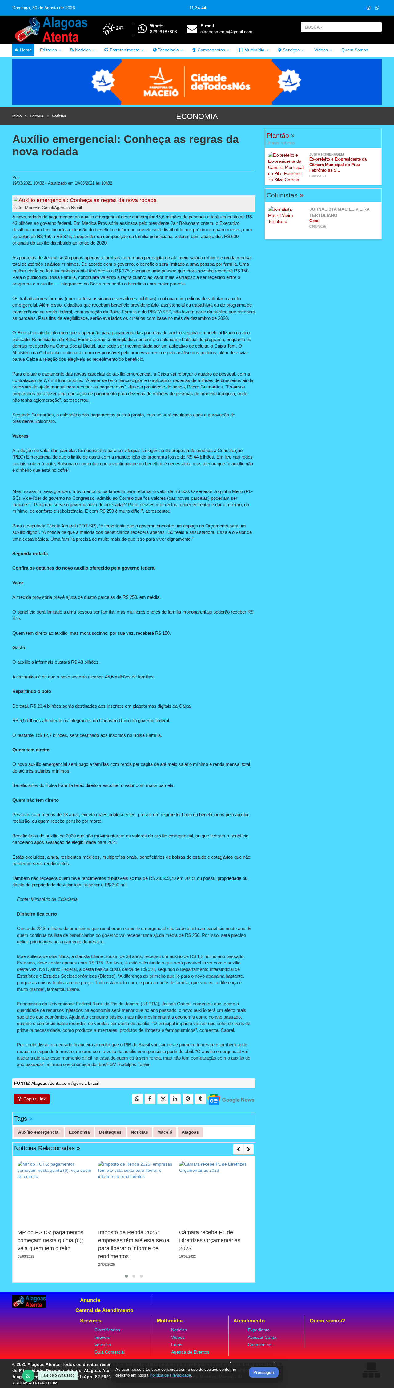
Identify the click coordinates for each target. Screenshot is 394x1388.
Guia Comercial (109, 1352)
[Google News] (230, 1099)
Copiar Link (34, 1098)
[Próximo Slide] (248, 1149)
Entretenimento (123, 49)
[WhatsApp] (28, 1376)
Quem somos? (327, 1321)
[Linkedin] (175, 1099)
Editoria (36, 116)
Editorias (48, 49)
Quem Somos (354, 49)
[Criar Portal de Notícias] (371, 1370)
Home (25, 49)
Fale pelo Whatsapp (58, 1375)
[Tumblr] (200, 1099)
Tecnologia (168, 49)
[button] (126, 1276)
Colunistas (285, 195)
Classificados (107, 1329)
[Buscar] (376, 27)
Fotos (176, 1344)
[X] (162, 1099)
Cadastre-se (260, 1344)
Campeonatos (210, 49)
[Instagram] (368, 7)
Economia (197, 116)
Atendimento (249, 1321)
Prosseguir (263, 1372)
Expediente (259, 1329)
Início (17, 116)
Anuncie (90, 1300)
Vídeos (320, 49)
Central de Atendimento (104, 1310)
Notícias (82, 49)
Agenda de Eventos (190, 1352)
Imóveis (102, 1337)
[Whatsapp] (377, 7)
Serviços (291, 49)
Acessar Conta (262, 1337)
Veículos (102, 1344)
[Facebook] (150, 1099)
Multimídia (253, 49)
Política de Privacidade (170, 1375)
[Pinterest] (188, 1099)
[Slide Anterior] (238, 1149)
